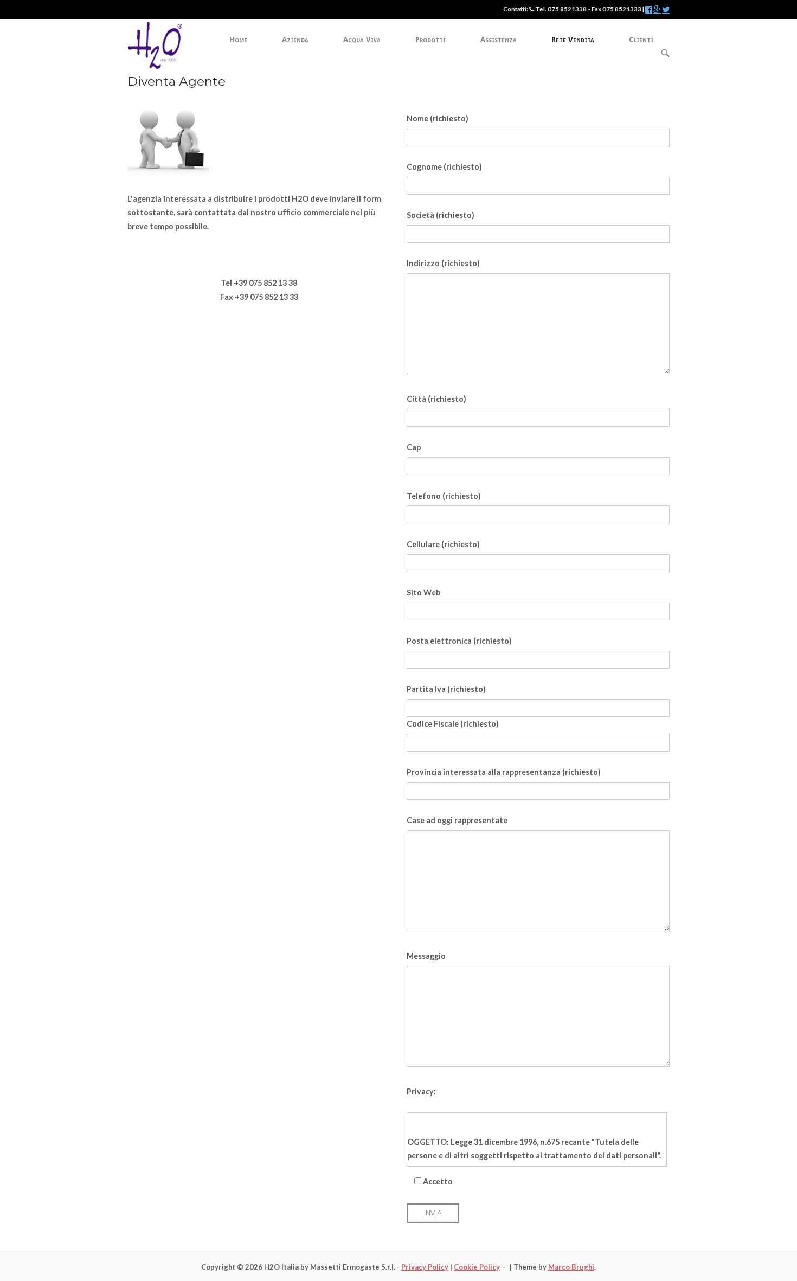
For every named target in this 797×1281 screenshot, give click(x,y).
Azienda (295, 39)
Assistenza (498, 39)
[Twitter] (666, 10)
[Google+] (657, 10)
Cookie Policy (477, 1267)
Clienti (641, 39)
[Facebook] (648, 10)
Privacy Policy (424, 1267)
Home (238, 39)
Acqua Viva (362, 39)
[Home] (154, 44)
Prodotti (430, 39)
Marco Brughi (571, 1267)
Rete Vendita (572, 39)
